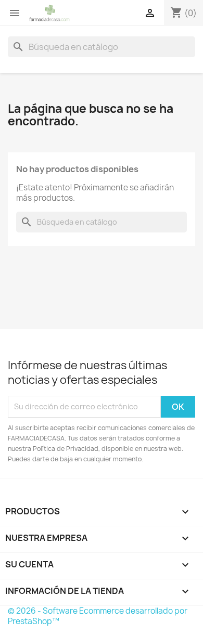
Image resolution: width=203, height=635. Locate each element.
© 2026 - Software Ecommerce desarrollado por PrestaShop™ (97, 616)
